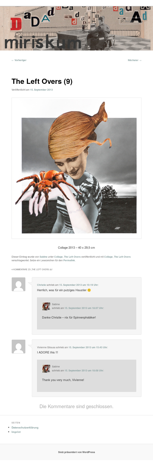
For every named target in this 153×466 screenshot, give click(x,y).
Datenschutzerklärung (25, 427)
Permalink (69, 260)
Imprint (16, 432)
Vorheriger (19, 60)
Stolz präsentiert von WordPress (76, 452)
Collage (58, 256)
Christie (41, 285)
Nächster (134, 60)
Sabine (43, 256)
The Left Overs (72, 256)
